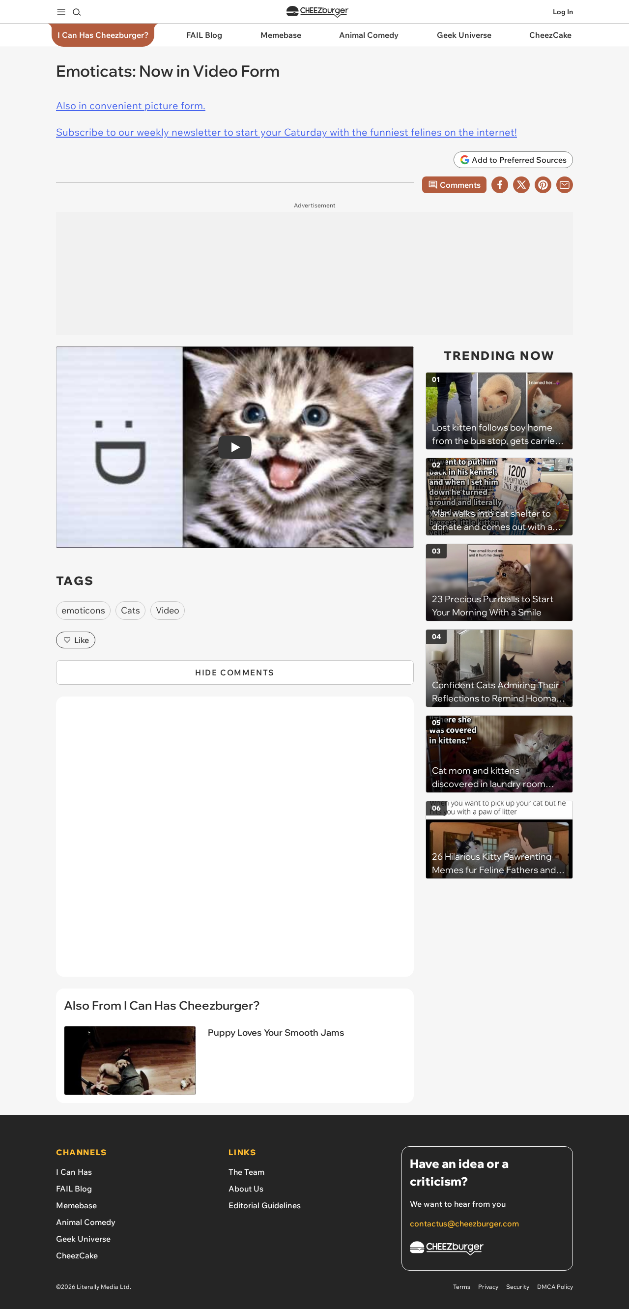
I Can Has (74, 1172)
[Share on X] (521, 184)
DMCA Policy (555, 1286)
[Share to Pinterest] (543, 184)
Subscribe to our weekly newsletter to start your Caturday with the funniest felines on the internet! (286, 132)
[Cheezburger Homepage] (317, 12)
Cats (130, 610)
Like (81, 640)
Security (517, 1286)
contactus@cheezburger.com (464, 1223)
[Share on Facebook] (499, 184)
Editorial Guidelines (265, 1205)
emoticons (83, 610)
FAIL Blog (74, 1188)
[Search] (77, 12)
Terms (461, 1286)
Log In (563, 11)
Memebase (76, 1205)
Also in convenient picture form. (130, 105)
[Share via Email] (564, 184)
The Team (246, 1172)
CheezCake (77, 1255)
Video (167, 610)
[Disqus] (235, 842)
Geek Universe (83, 1239)
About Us (246, 1188)
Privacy (488, 1286)
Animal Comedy (85, 1222)
